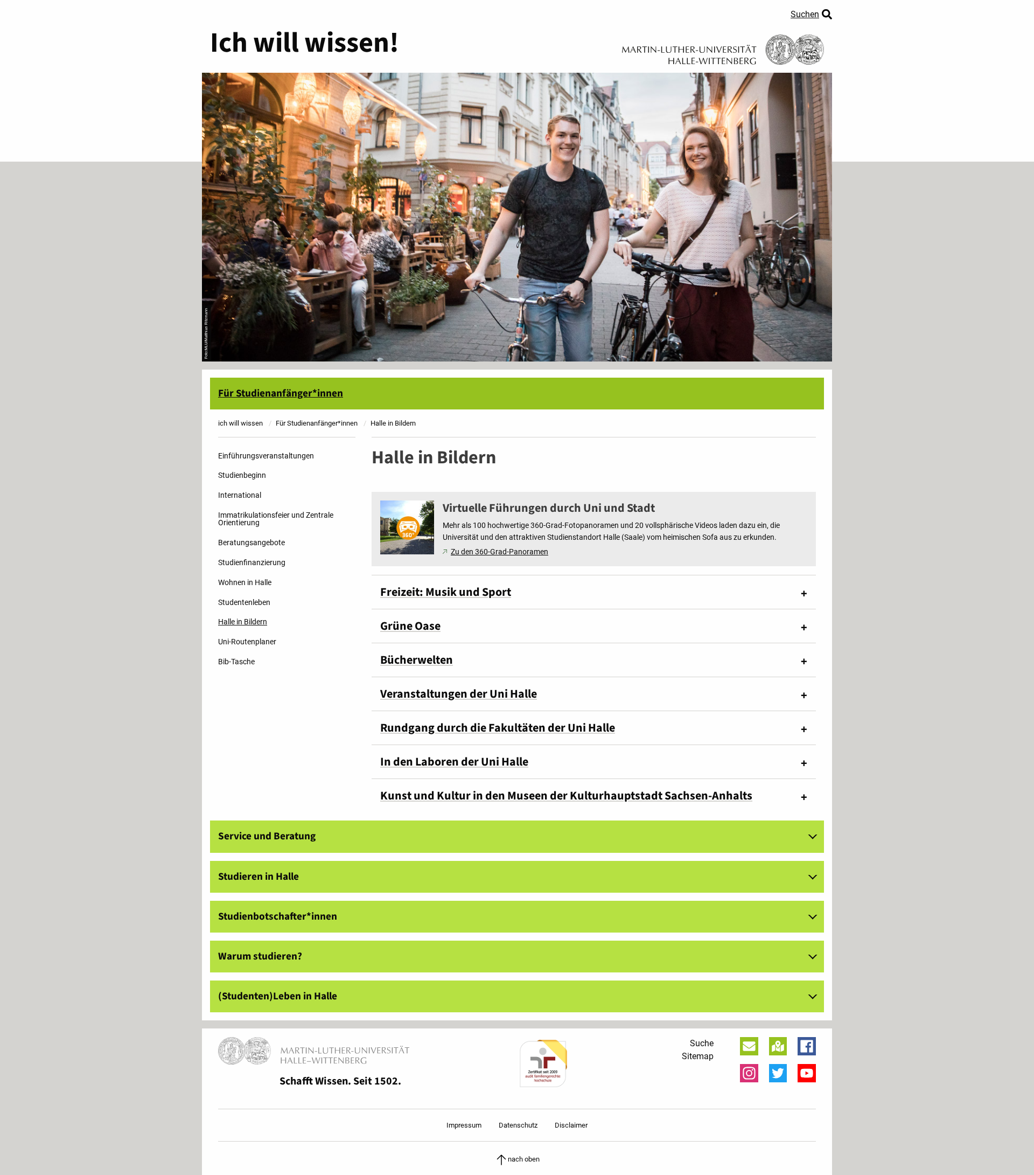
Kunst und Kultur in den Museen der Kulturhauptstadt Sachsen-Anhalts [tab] (566, 795)
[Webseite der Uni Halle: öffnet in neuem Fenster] (723, 45)
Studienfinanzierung (251, 562)
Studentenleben (244, 602)
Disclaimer (571, 1125)
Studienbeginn (242, 475)
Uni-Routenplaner (247, 641)
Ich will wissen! (304, 43)
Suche (702, 1043)
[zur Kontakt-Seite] (749, 1046)
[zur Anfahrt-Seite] (778, 1046)
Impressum (463, 1125)
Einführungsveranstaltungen (266, 456)
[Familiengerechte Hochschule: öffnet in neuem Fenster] (543, 1064)
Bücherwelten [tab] (416, 660)
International (239, 495)
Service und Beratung (267, 836)
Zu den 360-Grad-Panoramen (499, 552)
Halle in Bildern (242, 622)
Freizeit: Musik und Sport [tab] (445, 592)
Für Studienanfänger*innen (280, 393)
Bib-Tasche (236, 661)
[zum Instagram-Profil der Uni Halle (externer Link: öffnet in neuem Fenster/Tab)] (749, 1073)
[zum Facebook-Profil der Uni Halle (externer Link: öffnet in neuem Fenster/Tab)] (807, 1046)
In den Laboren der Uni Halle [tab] (454, 761)
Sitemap (698, 1056)
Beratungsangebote (251, 542)
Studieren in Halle (258, 876)
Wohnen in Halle (244, 582)
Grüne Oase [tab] (410, 626)
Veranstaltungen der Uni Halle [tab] (458, 694)
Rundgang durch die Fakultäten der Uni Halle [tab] (497, 727)
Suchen (805, 14)
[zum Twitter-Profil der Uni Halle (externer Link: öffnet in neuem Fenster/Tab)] (778, 1073)
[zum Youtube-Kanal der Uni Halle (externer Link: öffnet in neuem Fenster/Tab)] (807, 1073)
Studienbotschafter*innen (277, 916)
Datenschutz (518, 1125)
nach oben (524, 1159)
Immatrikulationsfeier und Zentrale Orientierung (275, 519)
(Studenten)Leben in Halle (277, 996)
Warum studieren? (260, 956)
